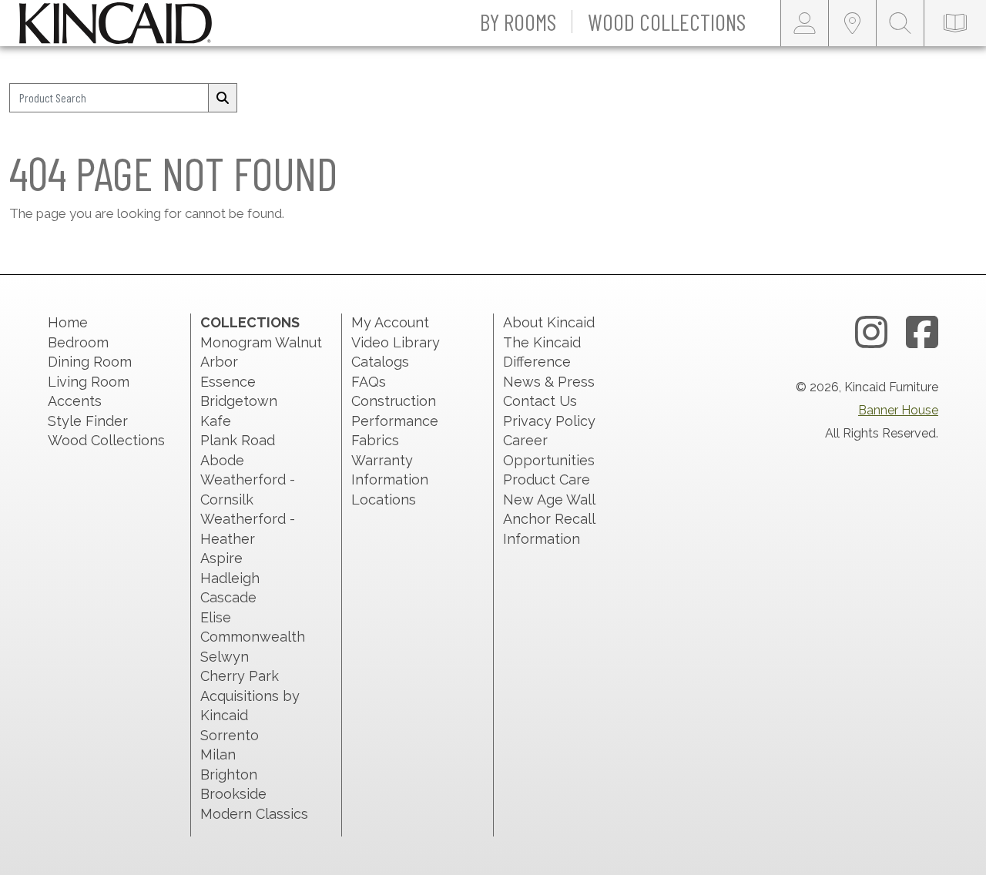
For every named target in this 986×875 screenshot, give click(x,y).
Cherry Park (239, 676)
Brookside (233, 794)
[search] (222, 97)
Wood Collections (106, 440)
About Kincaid (549, 322)
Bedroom (78, 342)
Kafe (215, 421)
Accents (75, 401)
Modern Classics (254, 814)
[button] (518, 23)
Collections (250, 322)
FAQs (368, 382)
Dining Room (90, 362)
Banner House (898, 410)
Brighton (228, 774)
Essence (228, 382)
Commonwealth (252, 637)
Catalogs (380, 362)
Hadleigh (230, 578)
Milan (218, 754)
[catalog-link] (955, 23)
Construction (393, 401)
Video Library (395, 342)
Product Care (546, 479)
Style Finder (88, 421)
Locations (383, 499)
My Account (390, 322)
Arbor (219, 362)
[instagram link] (871, 332)
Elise (215, 617)
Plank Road (237, 440)
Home (68, 322)
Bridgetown (238, 401)
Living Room (88, 382)
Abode (222, 460)
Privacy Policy (549, 421)
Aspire (221, 558)
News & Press (549, 382)
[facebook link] (922, 332)
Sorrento (229, 735)
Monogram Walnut (261, 342)
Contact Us (540, 401)
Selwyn (224, 657)
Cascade (228, 597)
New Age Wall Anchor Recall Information (549, 519)
